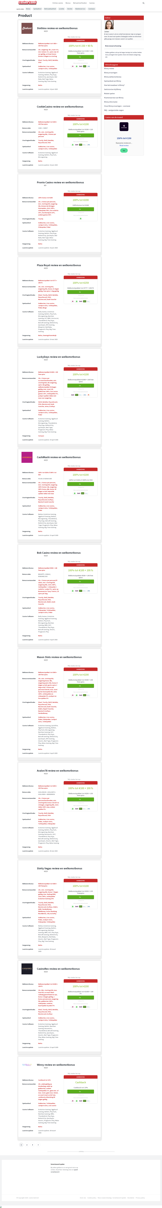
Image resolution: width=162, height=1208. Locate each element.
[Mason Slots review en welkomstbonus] (28, 657)
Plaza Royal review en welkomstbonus (59, 265)
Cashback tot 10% (44, 1080)
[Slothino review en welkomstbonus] (28, 28)
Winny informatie (110, 102)
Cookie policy (91, 1198)
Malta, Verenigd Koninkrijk (47, 335)
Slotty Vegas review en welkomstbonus (59, 868)
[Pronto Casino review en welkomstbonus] (28, 182)
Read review (124, 145)
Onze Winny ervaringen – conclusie (117, 106)
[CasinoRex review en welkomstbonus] (28, 968)
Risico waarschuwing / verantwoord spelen (112, 1198)
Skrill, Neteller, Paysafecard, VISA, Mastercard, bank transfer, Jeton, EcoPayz (48, 404)
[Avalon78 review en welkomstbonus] (28, 770)
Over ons (83, 1198)
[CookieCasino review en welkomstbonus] (28, 106)
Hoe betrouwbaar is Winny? (114, 85)
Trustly (40, 219)
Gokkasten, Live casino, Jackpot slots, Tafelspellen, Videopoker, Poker (48, 225)
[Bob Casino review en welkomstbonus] (28, 552)
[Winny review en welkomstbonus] (28, 1064)
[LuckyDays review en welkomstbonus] (28, 356)
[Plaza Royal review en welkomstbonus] (28, 265)
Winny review (109, 68)
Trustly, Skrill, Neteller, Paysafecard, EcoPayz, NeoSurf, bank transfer (46, 500)
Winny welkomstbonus (112, 77)
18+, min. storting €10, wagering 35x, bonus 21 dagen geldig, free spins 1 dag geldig (48, 289)
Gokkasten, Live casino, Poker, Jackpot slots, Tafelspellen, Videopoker (46, 821)
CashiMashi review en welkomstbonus (59, 457)
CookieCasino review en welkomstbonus (60, 106)
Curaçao (41, 436)
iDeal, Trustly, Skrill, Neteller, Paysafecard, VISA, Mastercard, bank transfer (48, 297)
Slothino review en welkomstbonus (57, 28)
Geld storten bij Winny (112, 89)
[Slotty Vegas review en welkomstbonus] (28, 868)
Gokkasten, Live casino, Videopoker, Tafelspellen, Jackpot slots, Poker (47, 610)
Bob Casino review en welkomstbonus (59, 552)
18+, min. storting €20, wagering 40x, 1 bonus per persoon (47, 134)
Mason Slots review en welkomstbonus (59, 657)
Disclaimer (131, 1198)
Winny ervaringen (110, 72)
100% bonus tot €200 (45, 198)
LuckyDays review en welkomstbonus (58, 356)
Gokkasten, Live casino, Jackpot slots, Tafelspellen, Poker (48, 412)
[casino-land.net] (27, 3)
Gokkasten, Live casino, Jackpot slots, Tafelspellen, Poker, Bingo (48, 305)
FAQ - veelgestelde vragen (114, 110)
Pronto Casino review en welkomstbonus (60, 182)
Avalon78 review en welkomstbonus (57, 770)
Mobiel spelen (109, 93)
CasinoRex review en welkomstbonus (58, 968)
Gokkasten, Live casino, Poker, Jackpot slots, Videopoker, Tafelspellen (46, 920)
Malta (40, 85)
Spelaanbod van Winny (112, 81)
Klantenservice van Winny (113, 98)
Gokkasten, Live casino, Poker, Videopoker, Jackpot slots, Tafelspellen (47, 719)
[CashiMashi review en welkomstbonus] (28, 457)
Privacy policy (140, 1198)
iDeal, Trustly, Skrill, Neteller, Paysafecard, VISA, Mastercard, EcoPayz (48, 1012)
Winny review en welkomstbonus (56, 1064)
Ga (80, 57)
